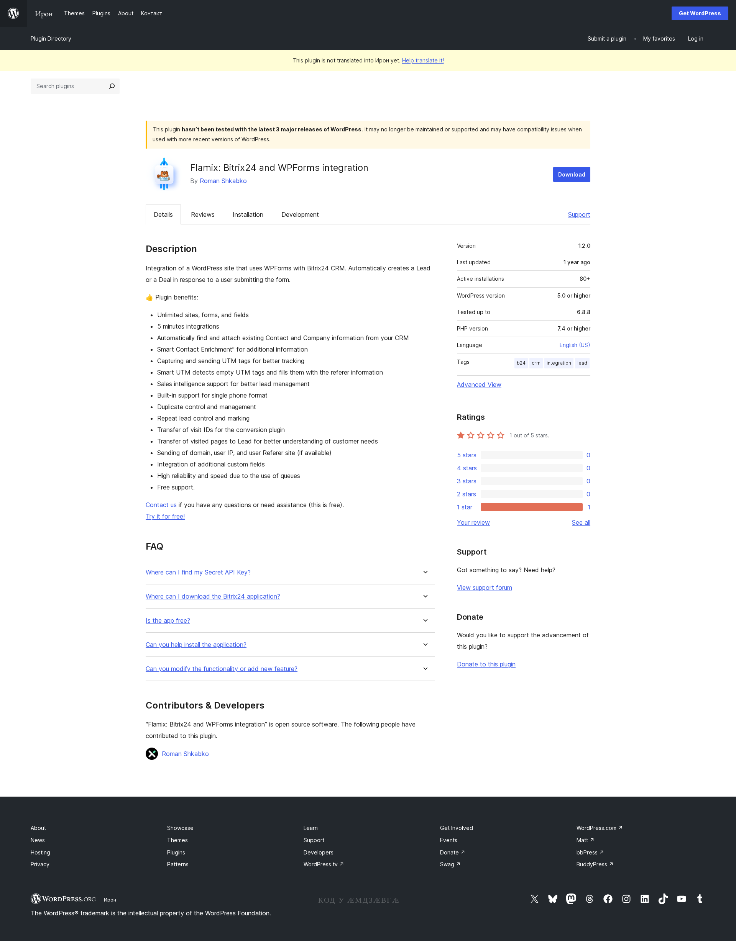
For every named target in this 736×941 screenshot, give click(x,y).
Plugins (176, 852)
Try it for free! (165, 516)
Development (300, 214)
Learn (311, 828)
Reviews (203, 214)
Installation (248, 214)
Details (163, 214)
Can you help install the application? (196, 644)
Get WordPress (700, 13)
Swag (450, 864)
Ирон (110, 900)
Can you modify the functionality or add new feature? (221, 669)
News (38, 840)
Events (448, 840)
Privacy (40, 864)
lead (582, 363)
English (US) (575, 345)
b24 (521, 363)
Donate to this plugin (486, 664)
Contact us (161, 505)
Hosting (40, 852)
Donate (452, 852)
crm (536, 363)
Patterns (178, 864)
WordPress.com (600, 828)
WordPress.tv (324, 864)
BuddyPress (595, 864)
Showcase (180, 828)
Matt (586, 840)
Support (579, 214)
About (38, 828)
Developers (319, 852)
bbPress (590, 852)
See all (581, 522)
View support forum (484, 587)
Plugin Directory (51, 38)
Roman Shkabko (223, 181)
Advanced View (479, 384)
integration (559, 363)
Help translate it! (423, 60)
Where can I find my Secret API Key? (198, 572)
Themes (177, 840)
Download (571, 174)
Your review (473, 522)
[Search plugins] (112, 86)
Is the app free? (168, 620)
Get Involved (456, 828)
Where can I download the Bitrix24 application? (213, 596)
